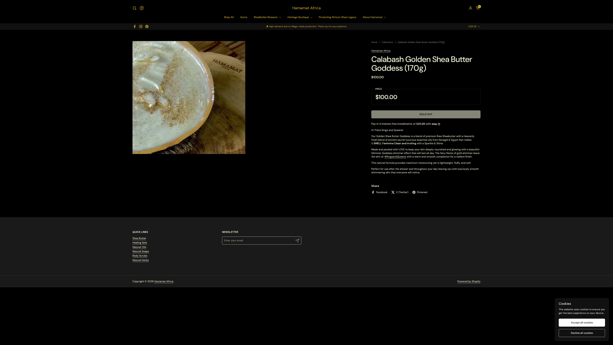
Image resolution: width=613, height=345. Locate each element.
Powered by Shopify (469, 281)
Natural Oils (139, 247)
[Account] (471, 8)
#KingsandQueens (395, 156)
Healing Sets (139, 242)
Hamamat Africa (306, 8)
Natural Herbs (140, 260)
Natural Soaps (140, 251)
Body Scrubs (139, 255)
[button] (134, 8)
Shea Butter (139, 238)
